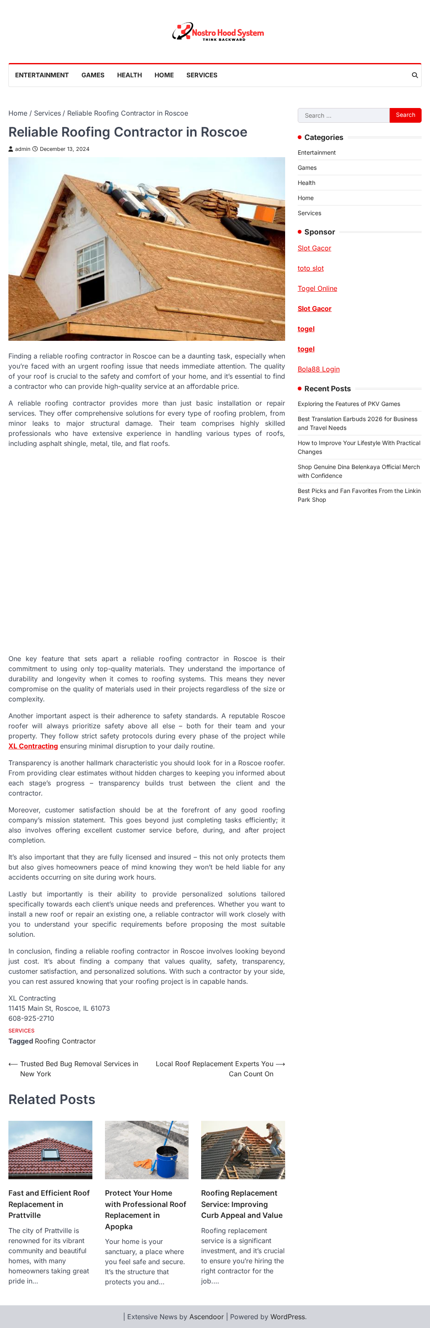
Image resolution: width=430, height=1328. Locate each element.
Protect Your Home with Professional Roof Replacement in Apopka (145, 1209)
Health (129, 75)
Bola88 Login (319, 369)
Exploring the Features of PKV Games (349, 403)
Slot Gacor (315, 308)
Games (93, 75)
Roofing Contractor (65, 1041)
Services (202, 75)
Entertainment (42, 75)
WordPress (287, 1316)
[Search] (415, 75)
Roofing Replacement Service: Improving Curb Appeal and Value (242, 1204)
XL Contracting (33, 746)
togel (306, 328)
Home (164, 75)
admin (22, 149)
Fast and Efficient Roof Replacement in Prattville (49, 1204)
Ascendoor (206, 1316)
